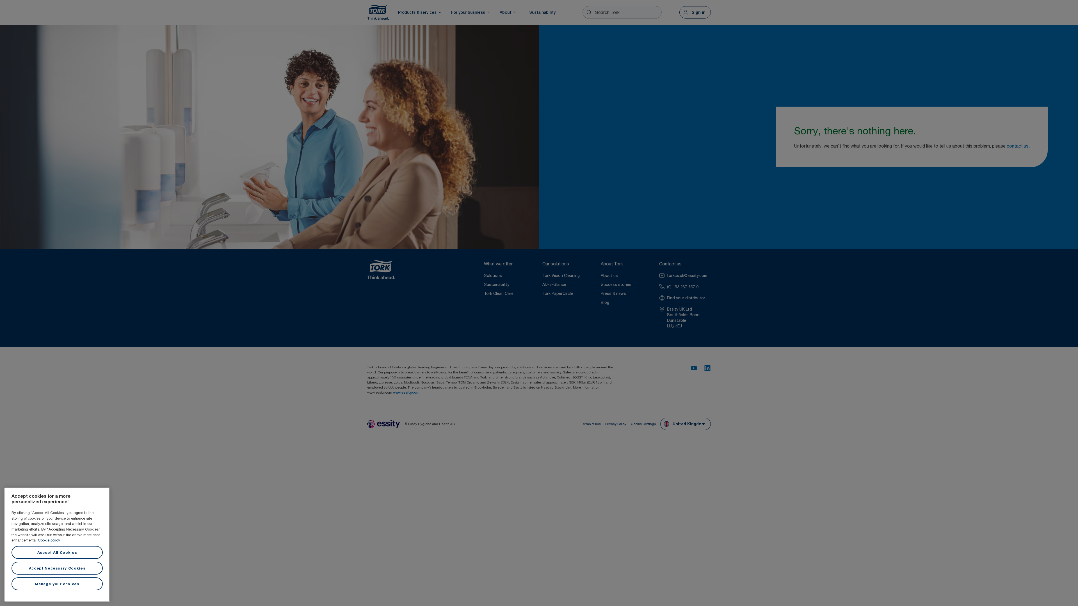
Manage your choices (57, 584)
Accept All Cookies (57, 552)
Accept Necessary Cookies (57, 568)
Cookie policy (49, 540)
